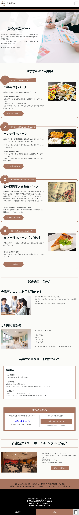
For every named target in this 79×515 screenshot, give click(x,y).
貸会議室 (61, 484)
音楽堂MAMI (45, 484)
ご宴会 (17, 484)
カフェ (22, 484)
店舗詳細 (11, 486)
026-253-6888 (45, 505)
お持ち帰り (35, 484)
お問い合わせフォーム (56, 421)
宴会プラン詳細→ (13, 113)
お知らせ (18, 486)
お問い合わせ (66, 486)
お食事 (28, 484)
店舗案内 (18, 512)
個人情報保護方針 (28, 486)
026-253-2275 (22, 420)
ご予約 (54, 512)
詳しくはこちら (60, 468)
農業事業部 (53, 484)
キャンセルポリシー (53, 486)
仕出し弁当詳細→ (13, 166)
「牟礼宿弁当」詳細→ (13, 217)
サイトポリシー (41, 486)
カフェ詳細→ (13, 264)
